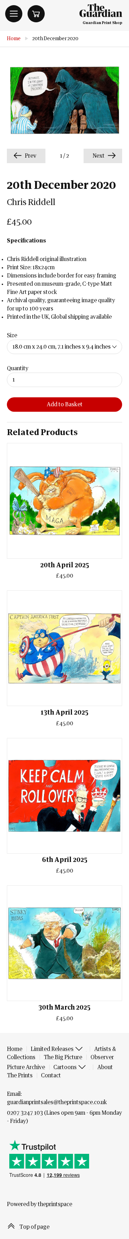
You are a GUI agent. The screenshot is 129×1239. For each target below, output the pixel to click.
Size (12, 335)
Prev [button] (30, 156)
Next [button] (99, 156)
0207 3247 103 (25, 1113)
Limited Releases (53, 1049)
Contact (51, 1075)
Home (14, 38)
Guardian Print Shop (102, 23)
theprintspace (55, 1204)
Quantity (18, 368)
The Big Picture (63, 1057)
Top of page (34, 1227)
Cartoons (65, 1067)
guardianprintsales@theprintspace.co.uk (57, 1102)
